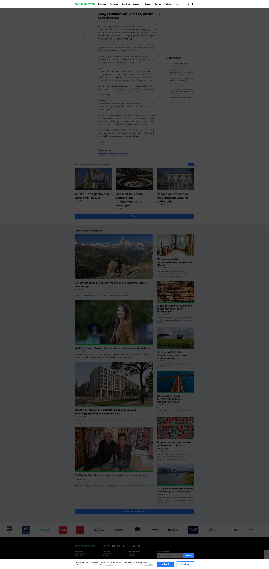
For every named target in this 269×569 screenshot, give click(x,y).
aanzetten (149, 565)
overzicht (109, 565)
